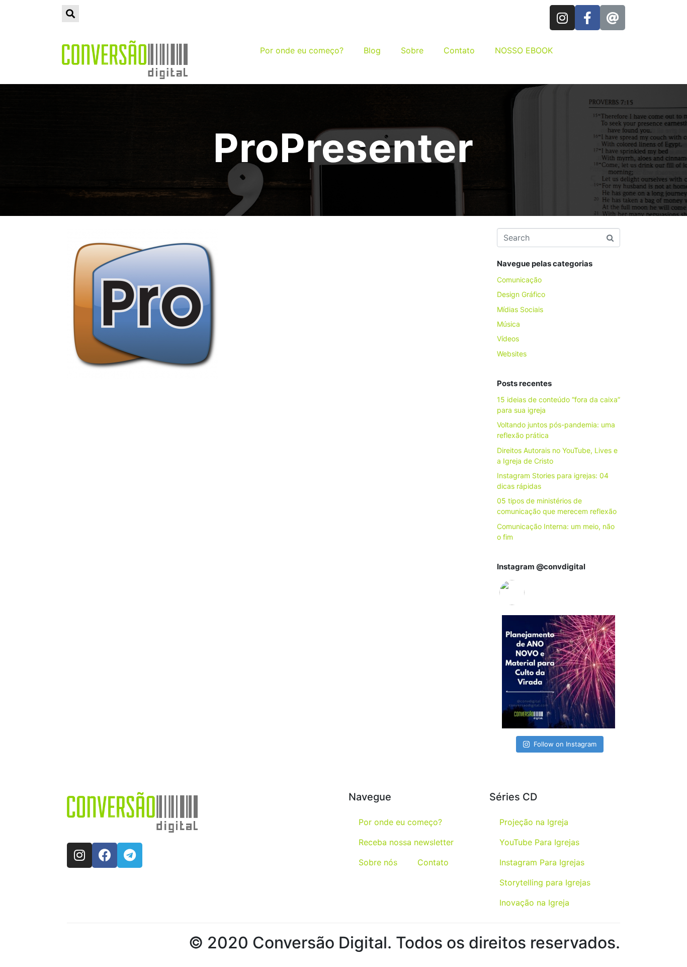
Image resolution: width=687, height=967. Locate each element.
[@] (527, 592)
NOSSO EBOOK (524, 50)
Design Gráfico (521, 294)
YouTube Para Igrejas (539, 842)
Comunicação (519, 279)
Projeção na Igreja (533, 822)
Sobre (412, 50)
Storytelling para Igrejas (544, 882)
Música (508, 324)
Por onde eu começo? (301, 50)
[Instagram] (562, 17)
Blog (372, 50)
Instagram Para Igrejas (541, 862)
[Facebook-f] (587, 17)
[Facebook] (104, 855)
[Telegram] (129, 855)
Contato (459, 50)
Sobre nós (378, 862)
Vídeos (508, 338)
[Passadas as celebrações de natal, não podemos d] (558, 671)
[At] (612, 17)
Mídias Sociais (520, 309)
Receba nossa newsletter (406, 842)
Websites (512, 353)
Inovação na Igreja (534, 903)
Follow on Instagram (565, 744)
